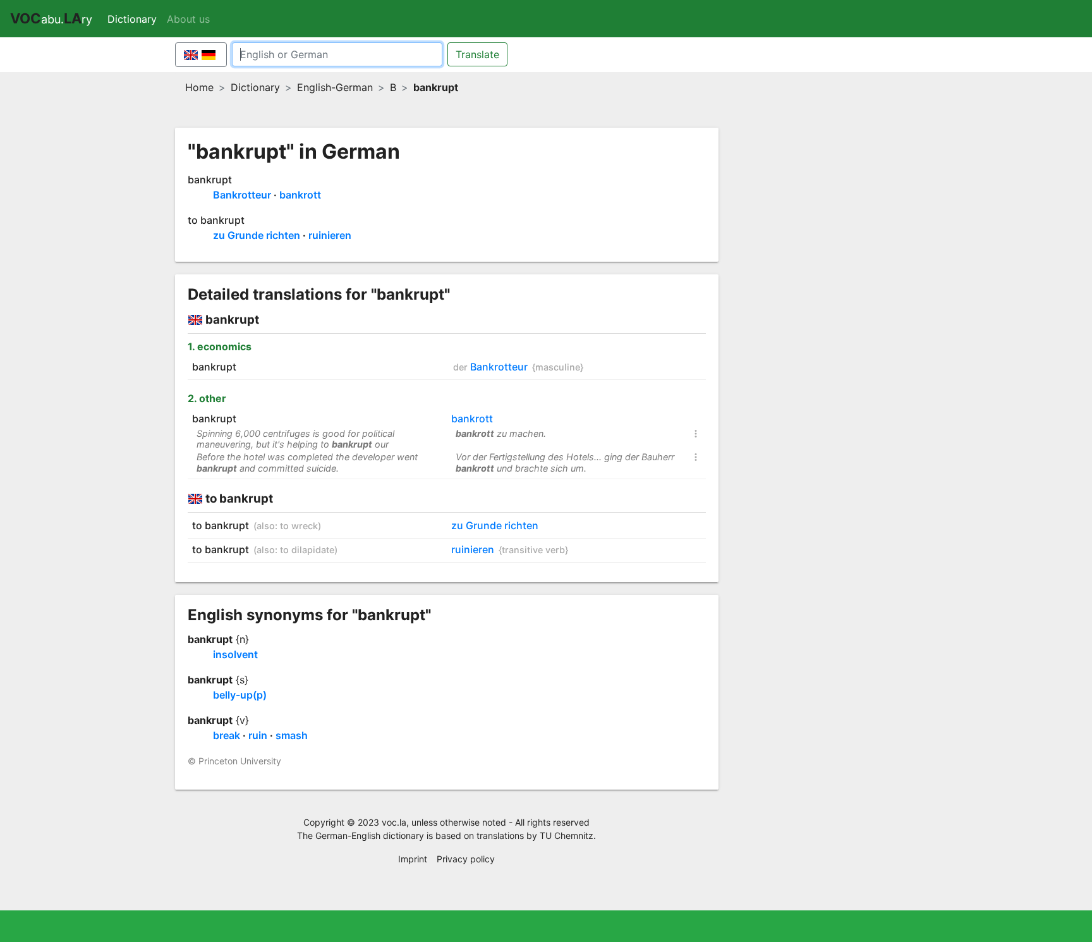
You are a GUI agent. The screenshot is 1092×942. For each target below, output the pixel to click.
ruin (257, 735)
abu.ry (51, 18)
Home (199, 87)
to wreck (299, 525)
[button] (695, 436)
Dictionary (134, 19)
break (226, 735)
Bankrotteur (242, 194)
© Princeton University (234, 760)
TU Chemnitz (566, 835)
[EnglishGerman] (201, 54)
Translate (477, 54)
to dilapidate (307, 549)
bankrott (300, 194)
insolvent (235, 654)
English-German (335, 87)
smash (292, 735)
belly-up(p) (240, 694)
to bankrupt (216, 220)
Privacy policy (466, 858)
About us (188, 19)
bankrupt (210, 179)
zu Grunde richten (256, 235)
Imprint (412, 858)
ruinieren (329, 235)
